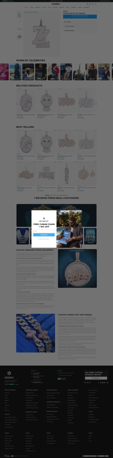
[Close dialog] (80, 212)
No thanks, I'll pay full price (44, 239)
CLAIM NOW (44, 234)
